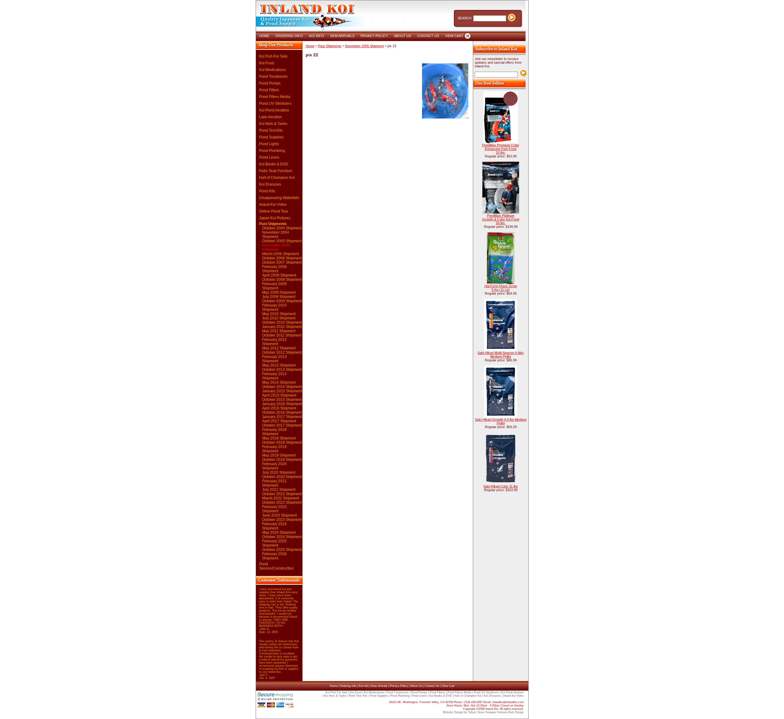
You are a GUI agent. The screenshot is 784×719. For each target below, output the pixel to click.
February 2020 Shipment (274, 466)
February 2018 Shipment (274, 431)
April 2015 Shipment (279, 395)
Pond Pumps (270, 83)
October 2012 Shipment (282, 352)
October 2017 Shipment (282, 425)
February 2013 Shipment (274, 359)
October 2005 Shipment (282, 241)
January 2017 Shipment (282, 417)
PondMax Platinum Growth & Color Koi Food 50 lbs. (500, 219)
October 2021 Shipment (282, 494)
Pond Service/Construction (276, 566)
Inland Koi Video (273, 204)
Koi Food (266, 63)
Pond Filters (269, 90)
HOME (264, 36)
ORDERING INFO (289, 36)
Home (310, 46)
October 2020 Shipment (282, 477)
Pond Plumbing (272, 151)
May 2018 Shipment (279, 438)
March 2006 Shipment (280, 254)
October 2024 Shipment (282, 537)
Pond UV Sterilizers (275, 103)
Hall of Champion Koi (277, 177)
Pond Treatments (273, 76)
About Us (416, 685)
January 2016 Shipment (282, 404)
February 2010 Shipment (274, 307)
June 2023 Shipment (279, 515)
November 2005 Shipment (276, 247)
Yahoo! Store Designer (482, 712)
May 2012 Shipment (279, 348)
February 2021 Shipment (274, 483)
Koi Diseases (270, 184)
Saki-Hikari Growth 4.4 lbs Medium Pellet (500, 421)
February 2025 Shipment (274, 543)
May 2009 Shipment (279, 292)
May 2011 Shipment (278, 331)
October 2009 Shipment (282, 301)
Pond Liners (269, 157)
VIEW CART (454, 36)
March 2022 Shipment (280, 498)
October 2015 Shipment (282, 399)
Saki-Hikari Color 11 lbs (500, 486)
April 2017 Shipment (279, 421)
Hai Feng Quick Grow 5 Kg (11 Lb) (500, 288)
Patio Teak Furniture (275, 171)
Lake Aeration (270, 117)
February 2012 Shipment (274, 341)
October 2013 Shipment (282, 369)
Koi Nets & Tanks (273, 124)
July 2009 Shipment (278, 297)
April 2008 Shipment (279, 275)
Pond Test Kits (271, 130)
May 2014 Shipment (279, 382)
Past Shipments (273, 224)
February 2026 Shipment (274, 556)
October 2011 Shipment (281, 335)
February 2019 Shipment (274, 449)
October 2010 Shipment (282, 322)
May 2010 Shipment (279, 314)
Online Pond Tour (273, 211)
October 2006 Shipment (282, 258)
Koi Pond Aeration (274, 110)
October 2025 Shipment (282, 550)
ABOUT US (402, 36)
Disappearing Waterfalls (279, 198)
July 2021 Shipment (278, 489)
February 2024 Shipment (274, 526)
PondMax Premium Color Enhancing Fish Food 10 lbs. (500, 148)
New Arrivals (379, 685)
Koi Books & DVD (273, 164)
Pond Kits (267, 191)
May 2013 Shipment (279, 365)
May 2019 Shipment (279, 455)
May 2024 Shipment (279, 532)
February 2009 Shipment (274, 286)
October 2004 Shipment (282, 228)
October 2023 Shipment (282, 520)
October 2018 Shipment (282, 442)
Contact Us (432, 685)
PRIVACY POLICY (374, 36)
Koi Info (364, 685)
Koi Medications (272, 70)
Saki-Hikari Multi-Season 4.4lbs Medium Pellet (500, 354)
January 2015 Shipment (282, 391)
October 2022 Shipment (282, 502)
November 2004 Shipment (275, 234)
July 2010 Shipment (278, 318)
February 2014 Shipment (274, 376)
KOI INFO (316, 36)
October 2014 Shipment (282, 387)
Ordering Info (348, 685)
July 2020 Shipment (278, 472)
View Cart (448, 685)
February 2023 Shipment (274, 509)
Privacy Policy (399, 685)
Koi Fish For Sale (273, 56)
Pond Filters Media (274, 97)
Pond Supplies (271, 137)
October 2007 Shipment (282, 262)
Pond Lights (269, 144)
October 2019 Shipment (282, 459)
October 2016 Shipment (282, 412)
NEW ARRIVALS (342, 36)
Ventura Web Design (510, 712)
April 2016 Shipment (279, 408)
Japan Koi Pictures (274, 218)
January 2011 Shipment (282, 327)
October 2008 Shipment (282, 279)
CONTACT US (428, 36)
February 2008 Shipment (274, 269)
